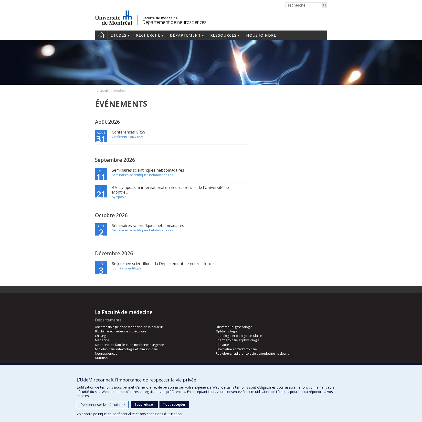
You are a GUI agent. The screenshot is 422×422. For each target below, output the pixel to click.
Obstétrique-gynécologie (234, 327)
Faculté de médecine (160, 18)
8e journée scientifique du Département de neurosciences (164, 263)
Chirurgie (101, 335)
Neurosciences (106, 353)
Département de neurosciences (174, 22)
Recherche (148, 35)
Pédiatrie (222, 344)
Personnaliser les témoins (103, 404)
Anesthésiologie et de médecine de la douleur (129, 327)
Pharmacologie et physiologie (237, 340)
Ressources (223, 35)
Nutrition (101, 358)
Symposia (119, 197)
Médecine (102, 340)
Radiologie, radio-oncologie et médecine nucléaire (253, 353)
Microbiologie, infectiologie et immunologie (126, 349)
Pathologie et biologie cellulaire (239, 335)
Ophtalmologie (226, 331)
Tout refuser (144, 404)
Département (185, 35)
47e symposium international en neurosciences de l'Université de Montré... (170, 190)
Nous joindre (261, 35)
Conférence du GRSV (127, 136)
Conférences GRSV (128, 132)
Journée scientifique (127, 268)
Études (119, 35)
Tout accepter (174, 404)
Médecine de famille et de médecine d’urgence (129, 344)
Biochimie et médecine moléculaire (120, 331)
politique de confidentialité (114, 414)
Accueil (101, 35)
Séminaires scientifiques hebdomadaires (148, 170)
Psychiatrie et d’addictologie (236, 349)
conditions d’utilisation (164, 414)
